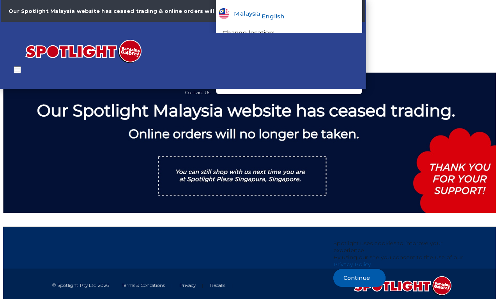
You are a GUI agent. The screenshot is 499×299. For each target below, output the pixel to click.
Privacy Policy (352, 264)
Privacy (187, 285)
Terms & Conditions (143, 285)
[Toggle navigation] (17, 69)
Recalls (218, 285)
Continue (356, 277)
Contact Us (197, 92)
